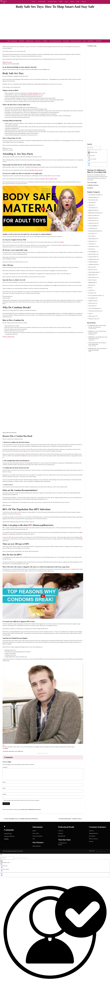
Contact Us (60, 830)
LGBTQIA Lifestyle (92, 264)
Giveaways (90, 249)
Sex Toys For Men (41, 1)
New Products (92, 836)
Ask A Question (91, 207)
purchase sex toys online (51, 285)
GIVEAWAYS (98, 41)
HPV (30, 525)
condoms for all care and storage (42, 481)
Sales (89, 287)
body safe (6, 751)
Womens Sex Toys (92, 318)
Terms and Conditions (37, 836)
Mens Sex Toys (91, 269)
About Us (91, 841)
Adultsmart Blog (8, 833)
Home (9, 41)
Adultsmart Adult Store (9, 836)
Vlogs (84, 41)
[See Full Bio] (8, 748)
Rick (59, 9)
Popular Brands (91, 274)
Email (4, 788)
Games (66, 1)
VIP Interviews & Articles (94, 311)
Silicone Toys (20, 751)
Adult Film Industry (92, 197)
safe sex (16, 512)
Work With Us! (91, 41)
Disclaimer (60, 833)
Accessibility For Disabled (94, 194)
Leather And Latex (92, 256)
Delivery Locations (93, 838)
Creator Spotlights (92, 225)
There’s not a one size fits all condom (16, 455)
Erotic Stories (91, 233)
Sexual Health (91, 298)
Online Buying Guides (93, 272)
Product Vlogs (91, 280)
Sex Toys (33, 1)
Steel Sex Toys (91, 303)
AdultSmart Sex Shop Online (17, 851)
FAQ (34, 838)
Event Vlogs (91, 236)
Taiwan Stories (91, 305)
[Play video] (43, 208)
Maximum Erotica (37, 846)
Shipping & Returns (93, 833)
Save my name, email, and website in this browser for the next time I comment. (21, 800)
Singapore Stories (92, 300)
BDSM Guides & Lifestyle (94, 212)
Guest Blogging (91, 251)
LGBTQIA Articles (92, 259)
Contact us (91, 830)
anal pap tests (17, 631)
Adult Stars (90, 205)
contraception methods (49, 313)
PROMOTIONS (91, 282)
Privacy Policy (36, 833)
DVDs (78, 1)
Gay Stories (91, 243)
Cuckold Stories (92, 228)
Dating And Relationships (94, 231)
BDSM (61, 1)
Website (4, 794)
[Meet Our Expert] (55, 932)
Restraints (90, 285)
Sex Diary (90, 290)
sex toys (16, 751)
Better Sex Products (92, 215)
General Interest (92, 246)
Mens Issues (91, 267)
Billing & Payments (92, 218)
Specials (72, 1)
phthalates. (60, 123)
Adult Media (21, 41)
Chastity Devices (92, 220)
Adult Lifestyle (91, 200)
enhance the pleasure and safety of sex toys (33, 94)
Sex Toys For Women (52, 1)
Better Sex (84, 1)
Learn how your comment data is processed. (30, 809)
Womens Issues (91, 316)
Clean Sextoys (11, 751)
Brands (34, 830)
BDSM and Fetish (92, 210)
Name (4, 782)
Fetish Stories (91, 241)
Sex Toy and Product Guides (94, 295)
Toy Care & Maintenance (94, 308)
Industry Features (92, 254)
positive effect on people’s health (49, 178)
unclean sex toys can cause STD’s (60, 79)
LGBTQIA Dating (92, 262)
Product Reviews (92, 277)
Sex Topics (90, 292)
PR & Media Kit (61, 836)
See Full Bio (5, 748)
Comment (5, 767)
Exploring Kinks (92, 238)
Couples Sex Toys (92, 223)
